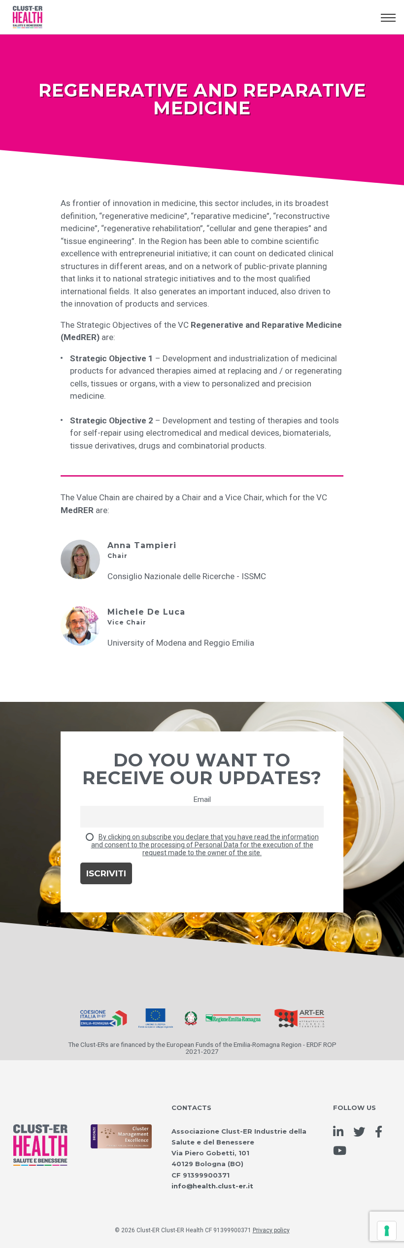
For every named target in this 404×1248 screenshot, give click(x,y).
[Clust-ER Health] (40, 1135)
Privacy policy (271, 1230)
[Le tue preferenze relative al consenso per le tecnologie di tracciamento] (386, 1230)
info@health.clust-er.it (212, 1186)
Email (202, 799)
